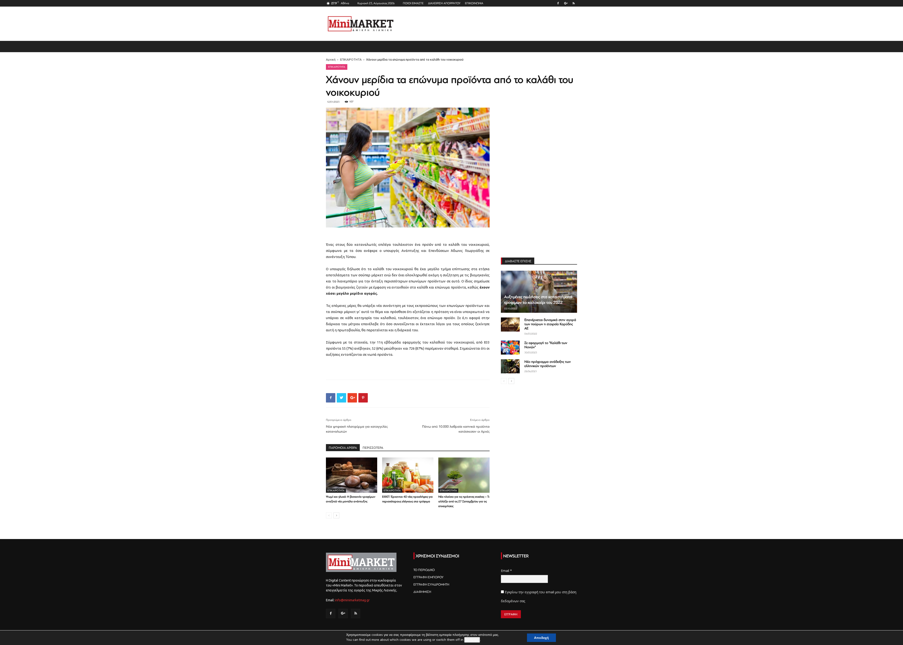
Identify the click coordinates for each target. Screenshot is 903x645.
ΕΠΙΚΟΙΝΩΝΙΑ (474, 3)
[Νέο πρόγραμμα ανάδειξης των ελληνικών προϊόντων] (510, 366)
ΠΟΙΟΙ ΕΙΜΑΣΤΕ (413, 3)
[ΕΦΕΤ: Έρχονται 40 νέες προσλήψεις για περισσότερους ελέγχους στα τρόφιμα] (407, 475)
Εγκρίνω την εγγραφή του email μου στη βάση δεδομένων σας (538, 596)
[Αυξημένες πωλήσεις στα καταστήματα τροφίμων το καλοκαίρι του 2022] (539, 292)
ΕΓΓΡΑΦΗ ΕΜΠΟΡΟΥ (428, 577)
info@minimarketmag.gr (352, 600)
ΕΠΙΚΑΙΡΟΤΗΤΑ (351, 59)
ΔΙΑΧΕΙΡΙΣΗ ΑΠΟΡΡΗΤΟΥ (444, 3)
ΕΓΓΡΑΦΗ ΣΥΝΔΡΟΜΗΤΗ (431, 584)
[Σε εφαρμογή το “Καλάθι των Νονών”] (510, 347)
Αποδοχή (541, 638)
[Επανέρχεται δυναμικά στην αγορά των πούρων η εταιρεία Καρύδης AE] (510, 324)
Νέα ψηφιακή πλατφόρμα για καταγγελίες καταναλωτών (357, 429)
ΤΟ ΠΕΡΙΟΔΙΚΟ (424, 570)
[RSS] (573, 3)
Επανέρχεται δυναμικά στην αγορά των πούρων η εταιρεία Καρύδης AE (550, 324)
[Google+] (565, 3)
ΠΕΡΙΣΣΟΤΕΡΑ (373, 448)
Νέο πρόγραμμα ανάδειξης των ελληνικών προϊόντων (547, 364)
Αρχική (331, 59)
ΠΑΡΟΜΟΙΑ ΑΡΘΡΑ (343, 448)
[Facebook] (558, 3)
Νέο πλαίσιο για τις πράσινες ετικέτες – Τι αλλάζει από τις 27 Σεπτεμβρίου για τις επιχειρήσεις (463, 501)
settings (472, 639)
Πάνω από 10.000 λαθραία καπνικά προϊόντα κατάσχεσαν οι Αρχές (456, 429)
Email (506, 570)
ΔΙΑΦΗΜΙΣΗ (422, 592)
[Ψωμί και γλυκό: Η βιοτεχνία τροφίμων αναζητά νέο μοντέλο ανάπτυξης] (351, 475)
